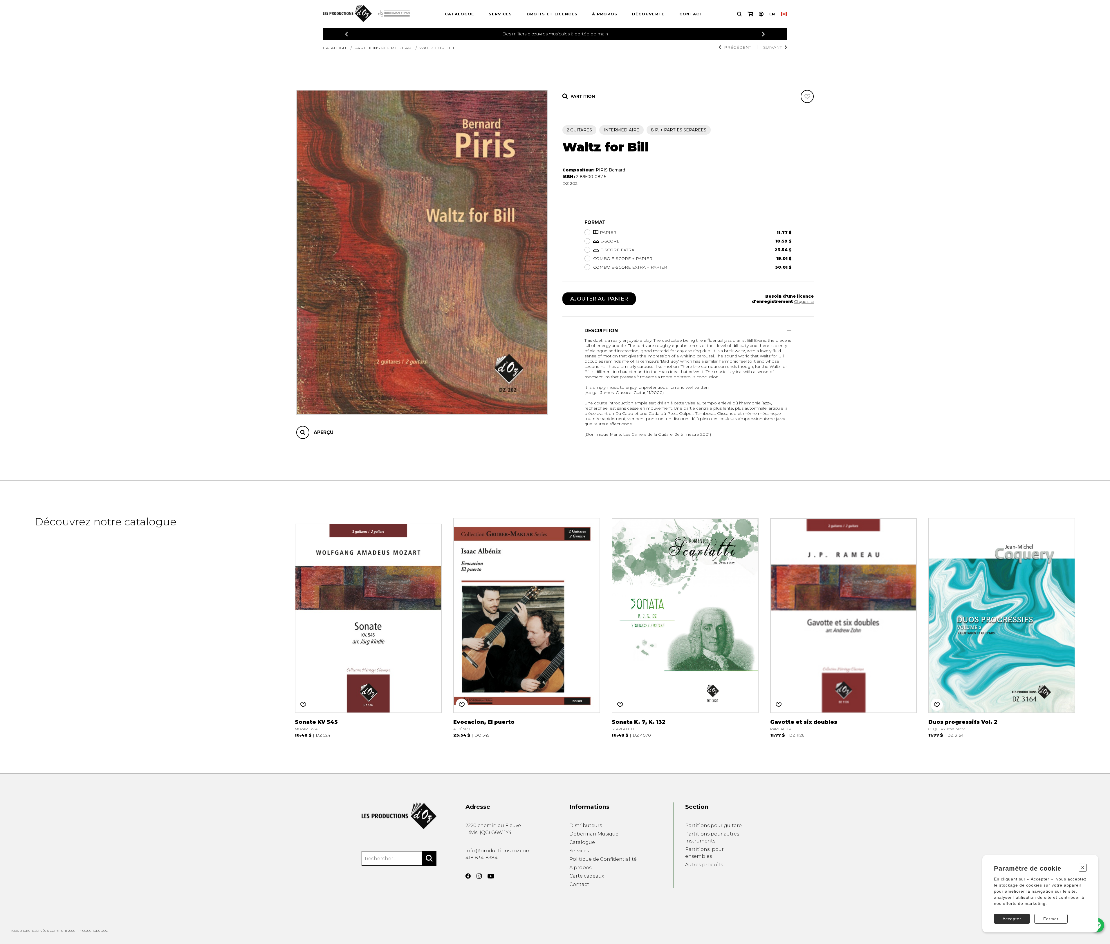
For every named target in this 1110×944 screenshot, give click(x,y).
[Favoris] (807, 96)
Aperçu (323, 432)
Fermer (1051, 918)
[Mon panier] (750, 14)
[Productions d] (399, 815)
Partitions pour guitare (384, 47)
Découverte (648, 14)
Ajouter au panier (599, 299)
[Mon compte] (761, 14)
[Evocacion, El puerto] (526, 626)
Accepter (1012, 918)
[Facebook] (468, 876)
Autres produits (704, 864)
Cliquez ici (804, 301)
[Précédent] (346, 34)
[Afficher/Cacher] (789, 330)
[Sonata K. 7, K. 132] (685, 626)
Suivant (772, 47)
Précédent (737, 47)
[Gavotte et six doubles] (843, 626)
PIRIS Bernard (610, 170)
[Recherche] (739, 14)
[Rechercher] (429, 858)
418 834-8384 (481, 857)
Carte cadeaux (586, 876)
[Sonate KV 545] (368, 626)
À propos (604, 14)
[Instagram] (479, 876)
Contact (691, 14)
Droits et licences (552, 14)
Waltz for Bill (437, 47)
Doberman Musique (593, 834)
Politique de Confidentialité (603, 859)
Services (500, 14)
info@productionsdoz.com (498, 850)
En (772, 14)
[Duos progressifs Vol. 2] (1001, 626)
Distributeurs (585, 825)
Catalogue (459, 14)
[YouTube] (491, 876)
